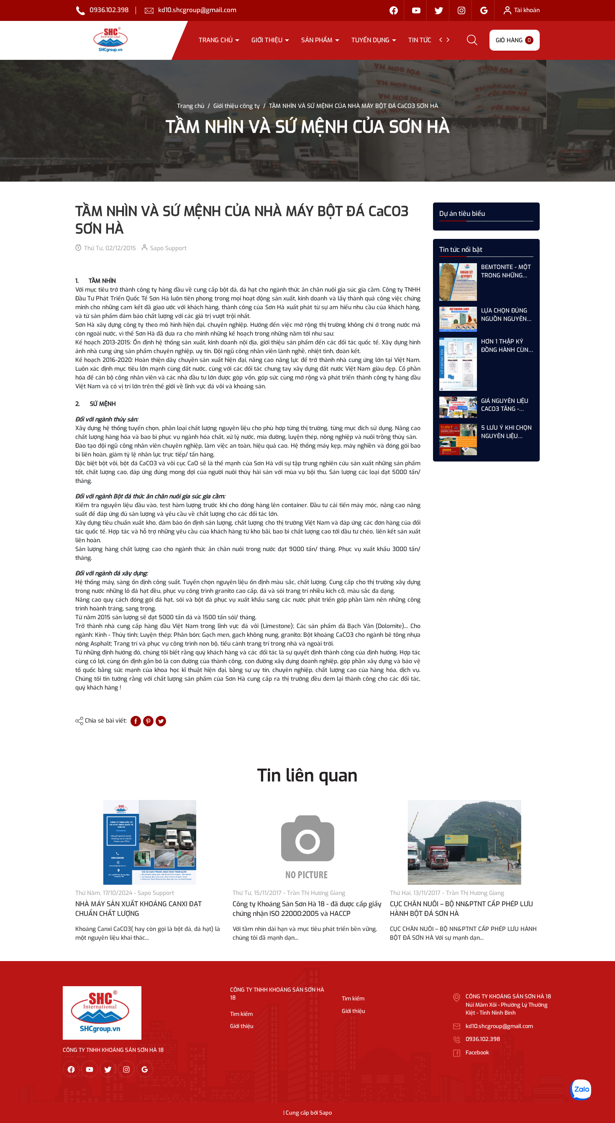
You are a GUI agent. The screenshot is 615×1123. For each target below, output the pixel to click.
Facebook (477, 1052)
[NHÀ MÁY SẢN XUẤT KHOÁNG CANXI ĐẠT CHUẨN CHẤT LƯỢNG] (149, 842)
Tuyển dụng (371, 40)
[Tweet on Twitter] (161, 721)
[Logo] (102, 1013)
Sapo (325, 1112)
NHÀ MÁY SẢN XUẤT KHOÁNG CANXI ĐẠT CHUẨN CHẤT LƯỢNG (138, 909)
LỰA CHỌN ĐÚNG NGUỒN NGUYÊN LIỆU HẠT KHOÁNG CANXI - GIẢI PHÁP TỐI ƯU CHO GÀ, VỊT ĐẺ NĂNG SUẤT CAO (506, 315)
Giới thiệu (267, 40)
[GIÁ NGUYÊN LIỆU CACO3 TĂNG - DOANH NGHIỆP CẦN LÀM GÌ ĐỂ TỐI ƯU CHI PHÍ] (458, 407)
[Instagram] (461, 10)
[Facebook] (393, 10)
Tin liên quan (307, 775)
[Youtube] (416, 10)
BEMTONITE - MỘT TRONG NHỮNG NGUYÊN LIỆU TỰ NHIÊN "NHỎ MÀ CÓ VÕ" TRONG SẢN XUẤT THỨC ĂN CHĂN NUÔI (506, 271)
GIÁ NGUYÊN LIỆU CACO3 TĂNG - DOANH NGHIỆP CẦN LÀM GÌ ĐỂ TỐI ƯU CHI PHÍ (506, 405)
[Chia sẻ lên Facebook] (136, 721)
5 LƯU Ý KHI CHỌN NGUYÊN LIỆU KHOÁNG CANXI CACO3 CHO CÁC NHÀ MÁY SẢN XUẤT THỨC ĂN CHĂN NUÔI (506, 432)
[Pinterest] (148, 721)
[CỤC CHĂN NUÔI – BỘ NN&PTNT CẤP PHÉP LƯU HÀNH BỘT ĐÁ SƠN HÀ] (464, 842)
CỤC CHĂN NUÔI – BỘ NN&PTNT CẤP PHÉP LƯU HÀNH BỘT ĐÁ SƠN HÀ (461, 909)
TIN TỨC (420, 40)
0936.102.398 (109, 10)
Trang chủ (216, 40)
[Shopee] (438, 10)
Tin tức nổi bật (460, 249)
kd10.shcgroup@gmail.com (197, 10)
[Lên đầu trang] (601, 1070)
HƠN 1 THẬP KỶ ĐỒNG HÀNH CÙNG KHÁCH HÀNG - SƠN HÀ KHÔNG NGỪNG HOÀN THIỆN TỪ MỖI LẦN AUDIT (506, 346)
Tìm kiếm (241, 1014)
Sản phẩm (317, 40)
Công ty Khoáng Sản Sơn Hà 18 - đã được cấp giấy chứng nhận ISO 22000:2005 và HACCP (307, 909)
